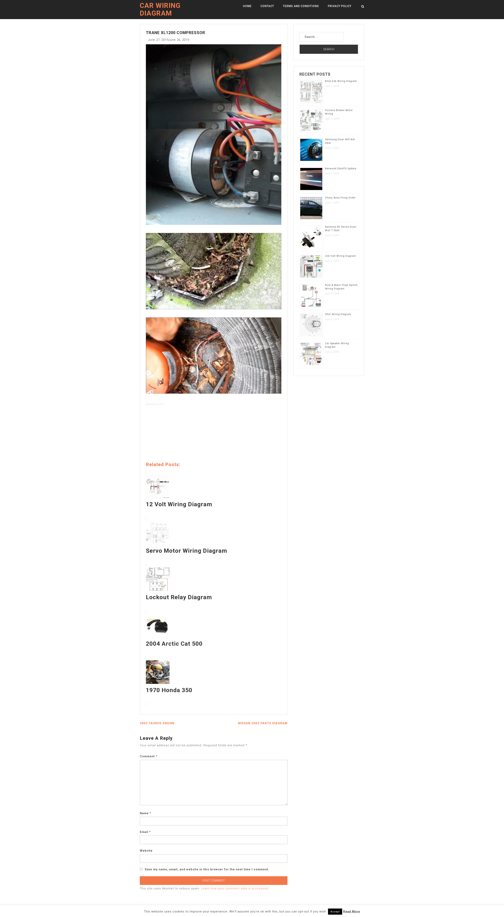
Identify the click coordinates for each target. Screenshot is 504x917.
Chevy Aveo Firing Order (340, 197)
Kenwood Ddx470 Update (340, 168)
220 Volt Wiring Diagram (340, 256)
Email (145, 832)
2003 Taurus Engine (157, 723)
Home (247, 6)
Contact (267, 6)
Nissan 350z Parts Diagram (262, 723)
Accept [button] (335, 911)
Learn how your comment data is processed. (235, 888)
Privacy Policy (339, 6)
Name (145, 813)
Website (146, 850)
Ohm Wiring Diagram (338, 314)
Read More (351, 911)
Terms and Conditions (301, 6)
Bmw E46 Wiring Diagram (341, 81)
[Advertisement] (213, 434)
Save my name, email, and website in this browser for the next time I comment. (207, 869)
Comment (148, 756)
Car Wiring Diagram (160, 9)
